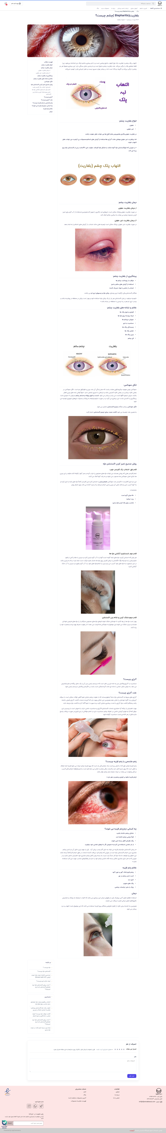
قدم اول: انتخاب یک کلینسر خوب (41, 87)
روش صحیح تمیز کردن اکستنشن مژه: (42, 85)
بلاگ (98, 8)
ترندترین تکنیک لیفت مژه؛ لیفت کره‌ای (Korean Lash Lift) (40, 976)
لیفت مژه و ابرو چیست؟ (43, 981)
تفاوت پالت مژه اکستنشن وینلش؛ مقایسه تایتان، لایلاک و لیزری (40, 1009)
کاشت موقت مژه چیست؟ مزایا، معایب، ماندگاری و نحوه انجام (41, 1015)
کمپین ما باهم (143, 8)
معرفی (118, 1092)
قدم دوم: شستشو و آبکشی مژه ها (41, 90)
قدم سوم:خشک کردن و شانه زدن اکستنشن (42, 93)
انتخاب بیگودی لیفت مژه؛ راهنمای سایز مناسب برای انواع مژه (40, 1003)
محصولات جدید (105, 8)
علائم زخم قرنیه (48, 109)
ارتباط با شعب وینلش (122, 8)
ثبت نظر (131, 1076)
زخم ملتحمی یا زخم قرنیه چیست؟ (43, 103)
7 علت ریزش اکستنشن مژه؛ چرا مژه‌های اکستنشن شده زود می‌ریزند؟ (41, 987)
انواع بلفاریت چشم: (47, 65)
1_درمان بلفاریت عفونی (44, 70)
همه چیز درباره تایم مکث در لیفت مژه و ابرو (40, 1029)
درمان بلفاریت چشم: (47, 68)
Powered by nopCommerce (12, 1130)
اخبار (84, 1092)
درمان (51, 112)
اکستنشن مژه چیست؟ (43, 971)
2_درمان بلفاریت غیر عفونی (43, 73)
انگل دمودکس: (48, 82)
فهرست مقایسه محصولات (78, 1101)
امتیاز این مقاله (131, 1049)
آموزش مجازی (134, 8)
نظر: (135, 1057)
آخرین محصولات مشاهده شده (77, 1098)
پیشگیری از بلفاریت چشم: (45, 76)
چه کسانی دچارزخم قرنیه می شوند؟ (42, 106)
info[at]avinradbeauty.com (147, 1102)
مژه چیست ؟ (46, 967)
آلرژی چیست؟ (48, 97)
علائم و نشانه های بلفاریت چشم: (43, 79)
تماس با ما (116, 1098)
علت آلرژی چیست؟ (47, 100)
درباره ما (113, 8)
